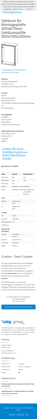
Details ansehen (17, 9)
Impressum (12, 414)
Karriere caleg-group (24, 366)
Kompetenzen (5, 364)
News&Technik (5, 366)
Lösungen (21, 364)
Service (20, 369)
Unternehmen (5, 369)
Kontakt (3, 372)
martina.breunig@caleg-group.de (18, 307)
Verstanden (29, 9)
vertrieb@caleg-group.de (8, 353)
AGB (27, 414)
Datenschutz (20, 414)
